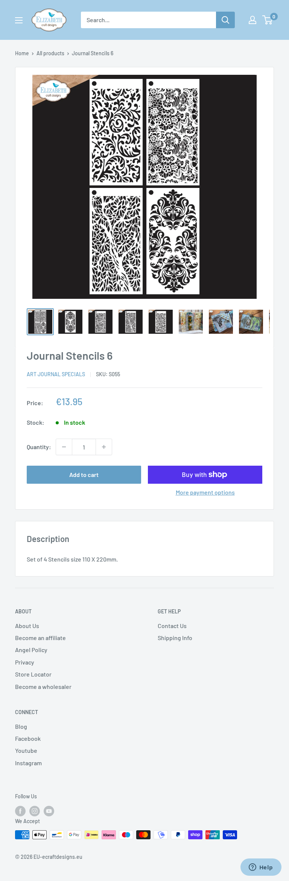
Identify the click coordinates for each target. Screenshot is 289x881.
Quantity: (39, 446)
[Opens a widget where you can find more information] (260, 867)
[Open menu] (19, 20)
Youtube (26, 750)
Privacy (24, 662)
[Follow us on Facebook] (20, 811)
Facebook (28, 738)
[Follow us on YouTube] (49, 811)
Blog (21, 726)
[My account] (252, 20)
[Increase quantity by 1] (104, 447)
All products (50, 53)
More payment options (205, 492)
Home (22, 53)
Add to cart (84, 474)
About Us (27, 625)
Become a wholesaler (43, 686)
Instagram (28, 762)
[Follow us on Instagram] (34, 811)
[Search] (225, 20)
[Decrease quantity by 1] (64, 447)
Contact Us (172, 625)
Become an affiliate (40, 637)
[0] (267, 19)
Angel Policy (31, 649)
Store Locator (33, 674)
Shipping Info (175, 637)
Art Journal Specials (56, 374)
